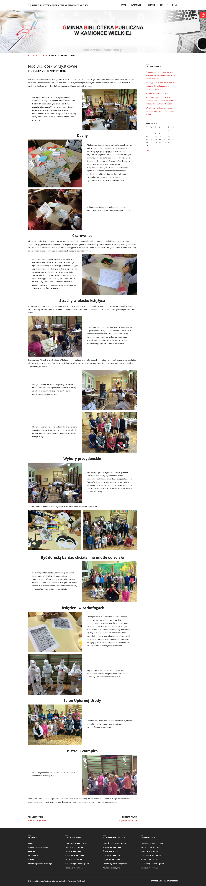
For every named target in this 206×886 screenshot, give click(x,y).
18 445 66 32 (33, 855)
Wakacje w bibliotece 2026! (157, 93)
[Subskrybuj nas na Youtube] (176, 5)
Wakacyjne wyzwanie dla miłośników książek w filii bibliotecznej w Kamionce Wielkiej (160, 85)
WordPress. (173, 881)
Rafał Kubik (81, 881)
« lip (147, 151)
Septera (163, 881)
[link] (167, 5)
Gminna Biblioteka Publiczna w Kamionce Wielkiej (58, 5)
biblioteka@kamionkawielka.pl (40, 864)
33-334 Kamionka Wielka (38, 847)
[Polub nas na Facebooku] (172, 5)
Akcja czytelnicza (40, 55)
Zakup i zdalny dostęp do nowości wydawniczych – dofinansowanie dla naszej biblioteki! (160, 75)
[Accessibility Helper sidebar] (203, 15)
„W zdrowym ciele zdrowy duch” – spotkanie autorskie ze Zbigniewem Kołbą (160, 111)
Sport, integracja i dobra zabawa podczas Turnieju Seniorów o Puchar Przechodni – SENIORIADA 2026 (161, 100)
